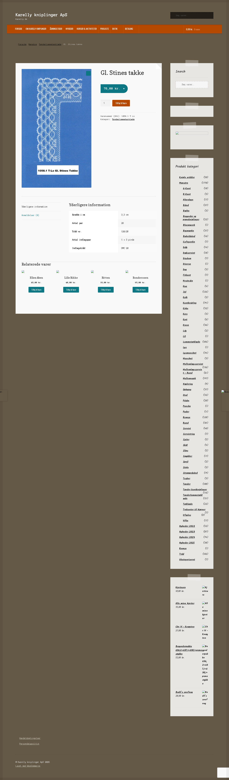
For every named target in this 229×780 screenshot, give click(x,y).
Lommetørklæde (191, 342)
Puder (186, 412)
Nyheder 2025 (186, 543)
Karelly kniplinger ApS (41, 15)
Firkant (187, 275)
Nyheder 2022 (187, 526)
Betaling (129, 28)
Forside (18, 28)
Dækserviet (189, 253)
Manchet (187, 358)
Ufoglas (187, 515)
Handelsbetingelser (30, 738)
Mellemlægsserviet (193, 364)
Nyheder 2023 (187, 532)
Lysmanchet (189, 353)
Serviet (187, 428)
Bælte (186, 211)
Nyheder (69, 28)
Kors (185, 314)
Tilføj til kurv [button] (36, 289)
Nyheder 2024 (187, 537)
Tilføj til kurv (121, 103)
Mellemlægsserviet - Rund (192, 371)
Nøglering (188, 384)
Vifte (185, 521)
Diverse (187, 264)
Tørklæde (188, 504)
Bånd (186, 205)
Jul (184, 292)
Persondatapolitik (29, 744)
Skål (185, 445)
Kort (185, 319)
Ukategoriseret (187, 559)
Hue (185, 286)
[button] (88, 73)
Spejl (185, 462)
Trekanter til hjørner (194, 509)
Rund (186, 423)
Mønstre (33, 44)
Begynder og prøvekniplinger (191, 218)
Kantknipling (189, 303)
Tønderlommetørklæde (50, 44)
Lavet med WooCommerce (28, 766)
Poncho (187, 406)
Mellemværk (189, 378)
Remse (186, 417)
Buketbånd (189, 236)
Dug (185, 269)
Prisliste (104, 28)
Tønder (186, 484)
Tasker (186, 478)
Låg (185, 331)
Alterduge (188, 200)
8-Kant (187, 194)
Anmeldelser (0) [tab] (30, 215)
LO (184, 336)
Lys (185, 347)
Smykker (187, 456)
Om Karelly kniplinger (36, 28)
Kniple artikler (187, 177)
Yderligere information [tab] (34, 207)
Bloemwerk (189, 225)
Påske (186, 401)
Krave (186, 325)
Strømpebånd (190, 473)
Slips (185, 451)
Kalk (185, 297)
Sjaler (186, 439)
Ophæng (187, 389)
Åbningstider (56, 28)
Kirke (185, 308)
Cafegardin (189, 242)
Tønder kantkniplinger (195, 489)
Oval (185, 395)
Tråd (181, 554)
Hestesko (188, 281)
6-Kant (187, 188)
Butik (115, 28)
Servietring (189, 434)
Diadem (187, 258)
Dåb (185, 247)
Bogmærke (188, 231)
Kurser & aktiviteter (87, 28)
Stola (186, 467)
